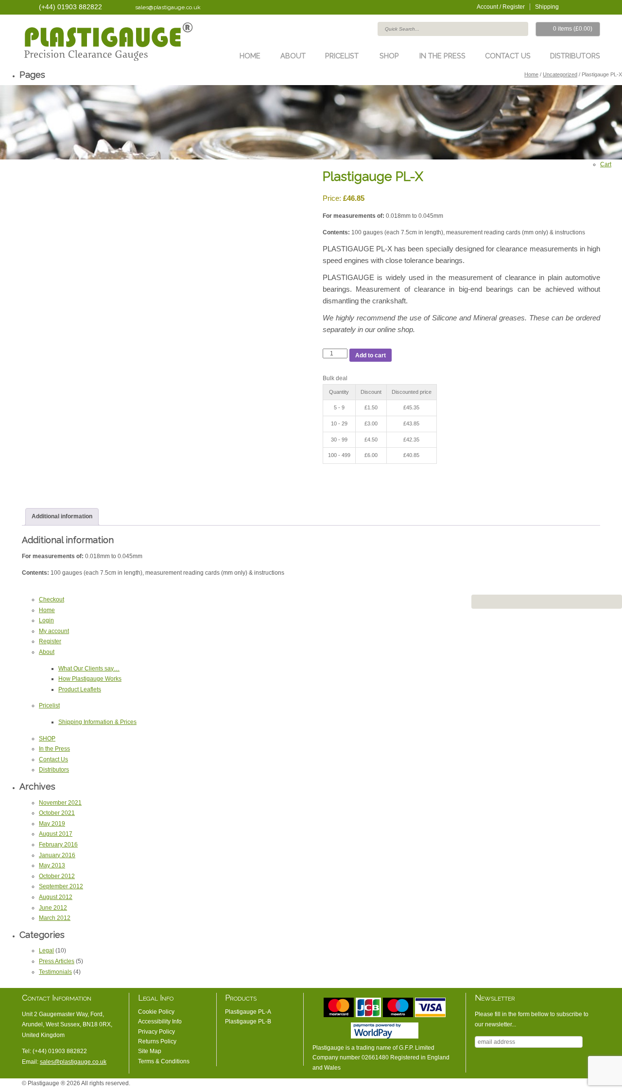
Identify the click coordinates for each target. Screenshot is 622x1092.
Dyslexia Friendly (581, 1086)
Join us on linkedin (583, 6)
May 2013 (52, 865)
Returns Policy (157, 1041)
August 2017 (55, 833)
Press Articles (56, 961)
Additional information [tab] (62, 516)
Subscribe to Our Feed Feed (595, 6)
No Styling (595, 1086)
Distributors (575, 56)
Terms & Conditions (164, 1061)
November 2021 (60, 802)
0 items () (572, 28)
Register (50, 641)
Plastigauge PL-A (248, 1011)
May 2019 (52, 823)
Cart (605, 164)
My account (54, 631)
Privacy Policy (156, 1031)
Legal (46, 950)
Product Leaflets (79, 689)
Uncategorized (560, 74)
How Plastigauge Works (89, 678)
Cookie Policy (156, 1011)
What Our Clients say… (89, 668)
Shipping (547, 6)
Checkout (51, 599)
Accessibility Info (160, 1021)
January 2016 (57, 855)
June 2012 (53, 907)
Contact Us (508, 56)
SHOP (389, 56)
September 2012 (61, 886)
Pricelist (342, 56)
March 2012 (54, 918)
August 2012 (55, 897)
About (293, 56)
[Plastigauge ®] (107, 43)
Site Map (149, 1051)
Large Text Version (566, 1086)
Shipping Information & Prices (97, 722)
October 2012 (57, 876)
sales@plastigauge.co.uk (168, 7)
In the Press (442, 56)
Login (46, 620)
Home (250, 56)
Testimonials (55, 972)
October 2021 (57, 813)
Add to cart (370, 355)
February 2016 (58, 844)
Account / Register (501, 6)
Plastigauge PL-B (248, 1021)
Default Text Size (551, 1086)
